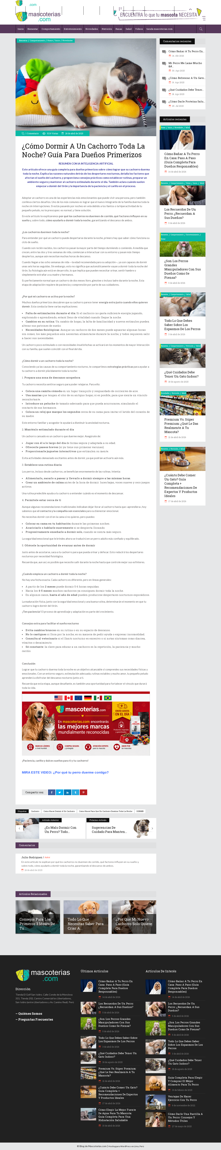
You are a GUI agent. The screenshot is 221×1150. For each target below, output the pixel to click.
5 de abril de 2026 (176, 223)
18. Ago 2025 (178, 94)
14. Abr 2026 (178, 55)
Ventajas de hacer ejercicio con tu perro (182, 1098)
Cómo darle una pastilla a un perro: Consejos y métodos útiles (185, 1117)
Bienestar (23, 40)
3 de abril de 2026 (176, 334)
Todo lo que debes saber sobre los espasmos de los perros (182, 325)
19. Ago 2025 (178, 82)
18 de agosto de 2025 (178, 381)
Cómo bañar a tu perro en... (186, 51)
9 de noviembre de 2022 (183, 1105)
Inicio (57, 40)
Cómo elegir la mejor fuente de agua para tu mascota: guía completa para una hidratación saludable (117, 1115)
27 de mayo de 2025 (181, 1126)
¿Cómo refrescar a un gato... (187, 78)
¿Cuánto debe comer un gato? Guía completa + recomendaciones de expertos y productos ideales (180, 485)
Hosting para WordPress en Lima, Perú (126, 1146)
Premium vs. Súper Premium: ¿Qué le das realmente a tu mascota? (181, 425)
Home (50, 40)
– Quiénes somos (29, 1013)
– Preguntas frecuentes (34, 1019)
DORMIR (140, 811)
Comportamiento (37, 40)
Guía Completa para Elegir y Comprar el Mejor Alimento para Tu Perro (185, 1081)
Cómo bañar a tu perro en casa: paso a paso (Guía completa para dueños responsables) (182, 160)
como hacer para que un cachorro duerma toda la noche (105, 811)
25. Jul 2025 (178, 105)
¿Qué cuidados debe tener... (186, 89)
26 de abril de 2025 (74, 133)
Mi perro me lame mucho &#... (185, 64)
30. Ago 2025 (178, 70)
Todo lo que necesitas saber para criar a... (86, 924)
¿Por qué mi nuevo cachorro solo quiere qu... (134, 924)
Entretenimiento (192, 235)
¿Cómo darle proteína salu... (187, 101)
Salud (187, 127)
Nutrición (190, 346)
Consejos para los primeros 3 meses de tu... (37, 924)
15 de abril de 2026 (111, 1125)
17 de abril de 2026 (177, 501)
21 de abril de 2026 (177, 437)
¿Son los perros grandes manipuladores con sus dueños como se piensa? (182, 269)
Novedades (68, 40)
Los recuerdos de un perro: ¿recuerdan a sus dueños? (180, 213)
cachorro (35, 811)
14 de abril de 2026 (177, 171)
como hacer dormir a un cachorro (59, 811)
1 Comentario (32, 133)
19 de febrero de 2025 (181, 1090)
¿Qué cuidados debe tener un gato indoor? (181, 374)
